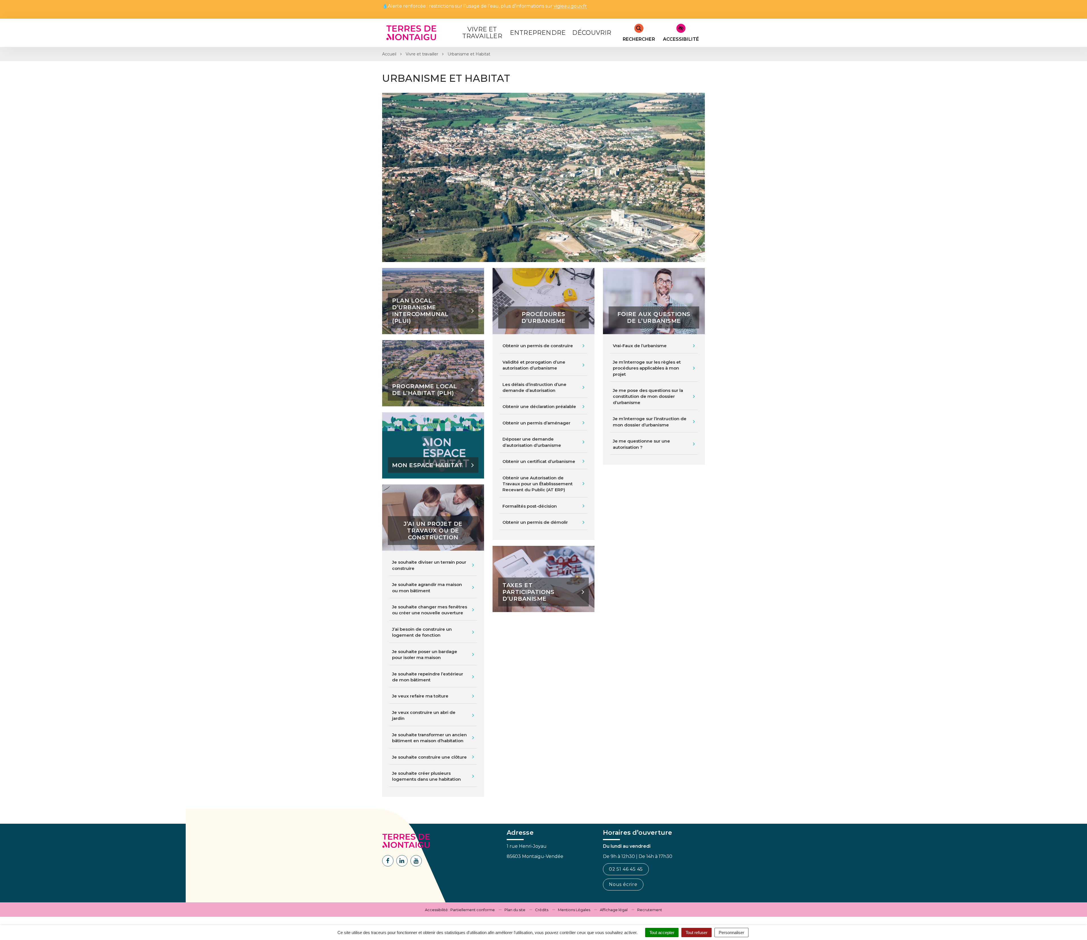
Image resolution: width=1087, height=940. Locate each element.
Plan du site (514, 909)
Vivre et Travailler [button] (482, 32)
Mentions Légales (574, 909)
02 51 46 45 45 (626, 869)
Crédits (541, 909)
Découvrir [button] (591, 33)
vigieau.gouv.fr (570, 6)
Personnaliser (731, 932)
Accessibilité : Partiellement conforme (460, 909)
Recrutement (649, 909)
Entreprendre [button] (538, 33)
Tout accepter (661, 932)
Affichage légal (614, 909)
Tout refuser (696, 932)
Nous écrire (623, 884)
